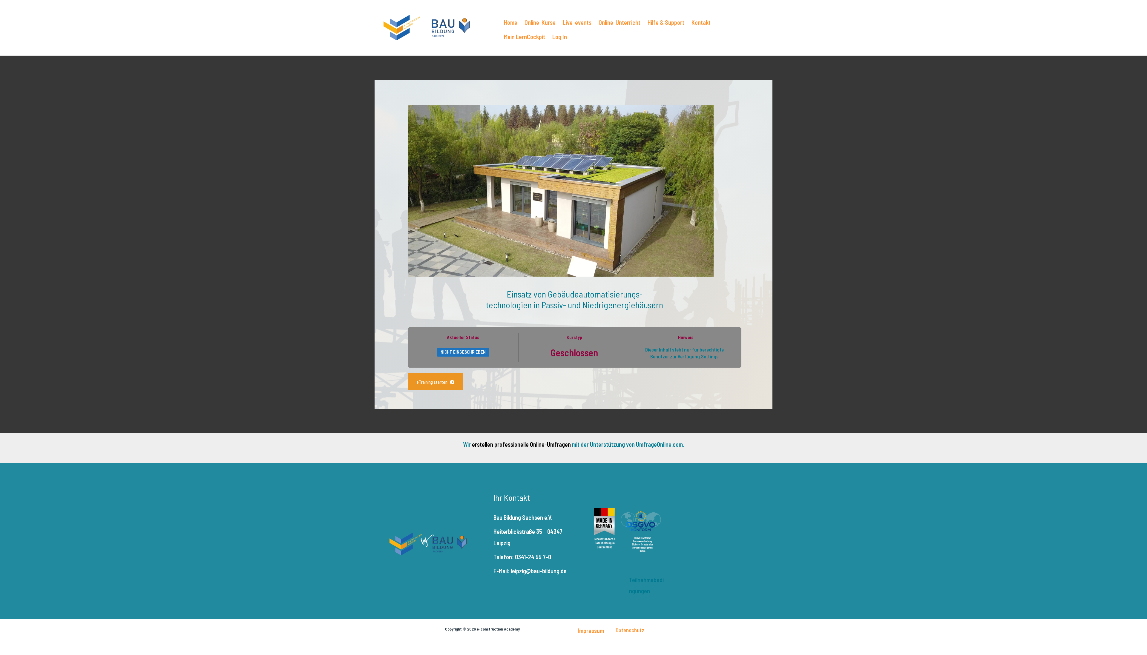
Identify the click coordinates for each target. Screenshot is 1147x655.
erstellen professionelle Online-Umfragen (521, 444)
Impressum (591, 630)
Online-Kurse (540, 22)
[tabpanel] (574, 381)
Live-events (577, 22)
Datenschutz (630, 630)
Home (510, 22)
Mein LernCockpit (524, 36)
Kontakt (701, 22)
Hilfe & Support (666, 22)
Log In (559, 36)
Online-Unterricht (619, 22)
